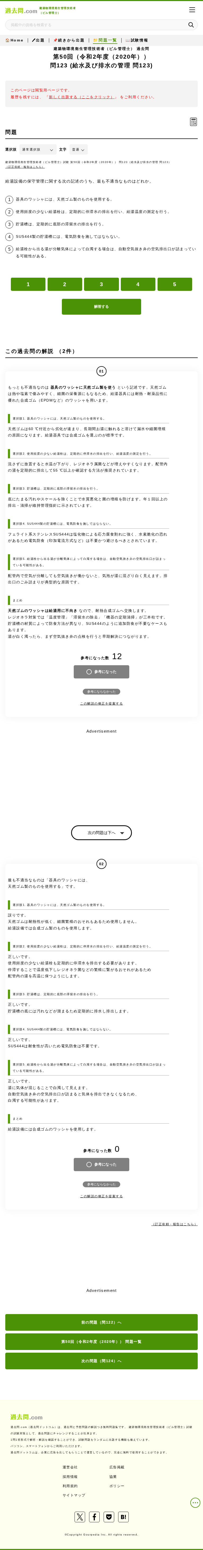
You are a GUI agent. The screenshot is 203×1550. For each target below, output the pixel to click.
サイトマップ (74, 1495)
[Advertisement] (101, 772)
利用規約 (70, 1486)
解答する (101, 306)
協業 (113, 1477)
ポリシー (117, 1486)
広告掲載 (117, 1467)
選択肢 (11, 149)
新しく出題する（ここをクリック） (81, 97)
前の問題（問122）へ (101, 1322)
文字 (63, 149)
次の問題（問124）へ (101, 1361)
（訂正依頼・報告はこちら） (25, 166)
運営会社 (70, 1467)
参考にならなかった (101, 691)
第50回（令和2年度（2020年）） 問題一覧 (101, 1341)
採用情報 (70, 1477)
